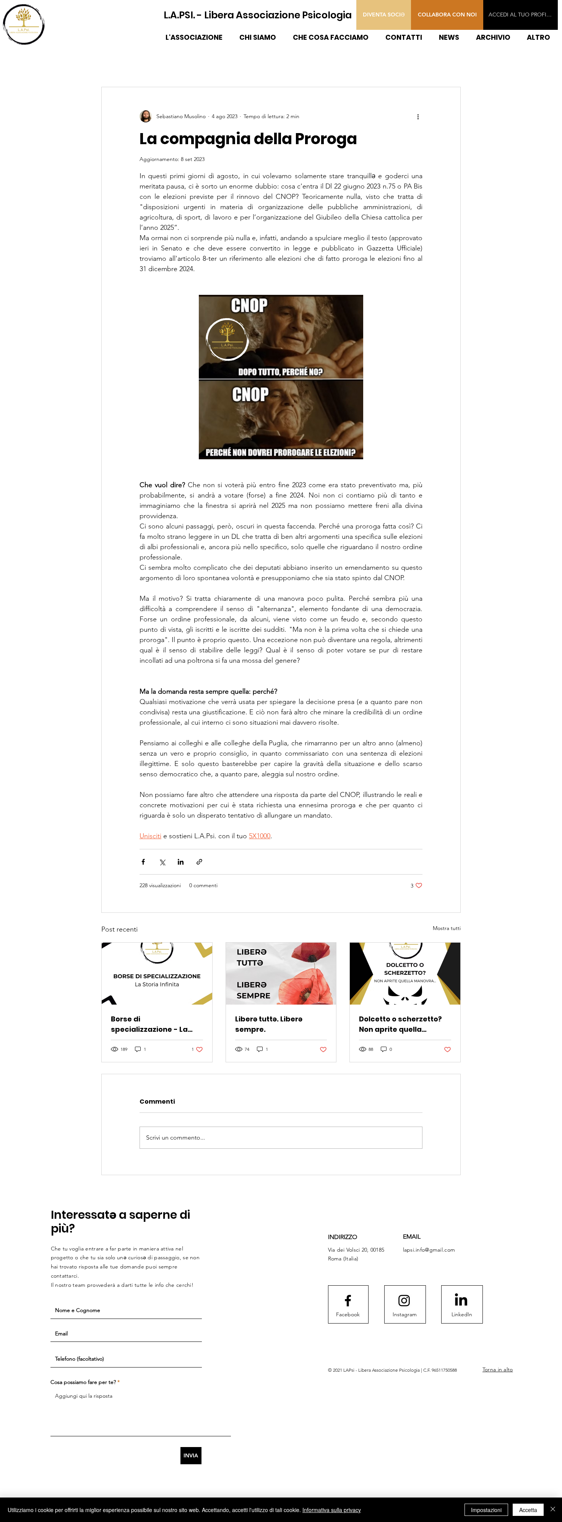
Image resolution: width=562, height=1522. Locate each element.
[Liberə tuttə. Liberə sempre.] (281, 974)
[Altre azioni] (417, 116)
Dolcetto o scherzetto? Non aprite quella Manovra (400, 1024)
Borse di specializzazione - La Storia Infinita (149, 1024)
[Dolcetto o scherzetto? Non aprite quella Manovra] (405, 974)
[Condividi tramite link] (199, 861)
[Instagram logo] (404, 1300)
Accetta (528, 1510)
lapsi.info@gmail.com (429, 1249)
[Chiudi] (552, 1510)
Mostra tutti (447, 928)
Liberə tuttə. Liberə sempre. (268, 1024)
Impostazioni (486, 1510)
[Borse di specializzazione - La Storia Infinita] (157, 974)
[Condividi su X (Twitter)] (162, 861)
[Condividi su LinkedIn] (180, 861)
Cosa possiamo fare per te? (83, 1382)
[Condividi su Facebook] (143, 861)
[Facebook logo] (348, 1300)
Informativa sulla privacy (331, 1510)
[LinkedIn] (461, 1300)
